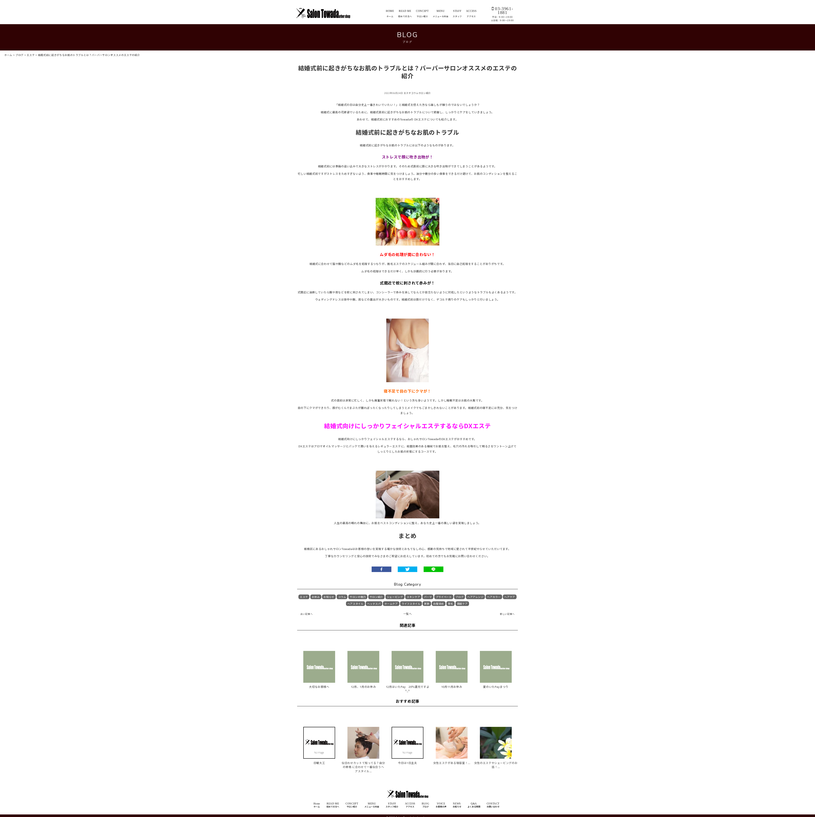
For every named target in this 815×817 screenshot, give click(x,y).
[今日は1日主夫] (407, 734)
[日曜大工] (319, 734)
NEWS (457, 805)
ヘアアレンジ (475, 597)
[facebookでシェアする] (381, 569)
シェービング (395, 597)
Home (316, 805)
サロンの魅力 (358, 597)
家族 (426, 604)
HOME (390, 14)
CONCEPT (422, 14)
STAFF (457, 14)
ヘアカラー (493, 597)
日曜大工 (319, 763)
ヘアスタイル (355, 604)
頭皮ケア (462, 604)
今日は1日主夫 (407, 763)
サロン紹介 (425, 93)
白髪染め (438, 604)
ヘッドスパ (374, 604)
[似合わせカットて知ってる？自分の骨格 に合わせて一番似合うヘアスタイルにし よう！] (363, 734)
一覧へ (407, 614)
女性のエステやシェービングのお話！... (496, 765)
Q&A (474, 805)
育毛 (450, 604)
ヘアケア (509, 597)
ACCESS (471, 14)
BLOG (425, 805)
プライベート (444, 597)
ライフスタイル (411, 604)
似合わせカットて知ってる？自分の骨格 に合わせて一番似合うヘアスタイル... (363, 767)
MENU (441, 14)
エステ (407, 93)
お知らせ (328, 597)
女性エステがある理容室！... (451, 763)
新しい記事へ (507, 614)
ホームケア (391, 604)
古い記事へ (306, 614)
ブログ (459, 597)
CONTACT (493, 805)
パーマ (428, 597)
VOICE (441, 805)
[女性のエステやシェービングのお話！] (496, 734)
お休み (316, 597)
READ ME (405, 14)
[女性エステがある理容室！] (452, 734)
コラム (415, 93)
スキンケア (413, 597)
